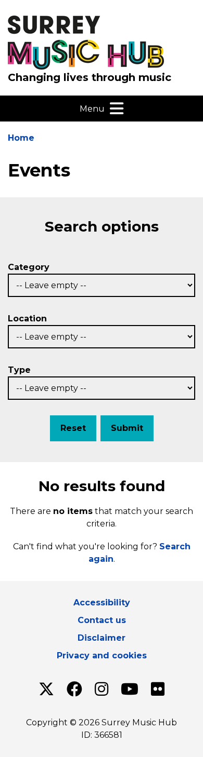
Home (21, 138)
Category (28, 267)
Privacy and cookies (102, 655)
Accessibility (101, 602)
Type (19, 370)
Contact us (102, 620)
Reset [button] (73, 428)
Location (27, 318)
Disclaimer (101, 638)
